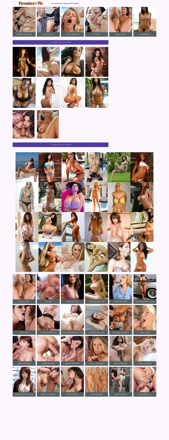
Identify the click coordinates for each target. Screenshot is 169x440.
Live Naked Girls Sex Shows (60, 42)
